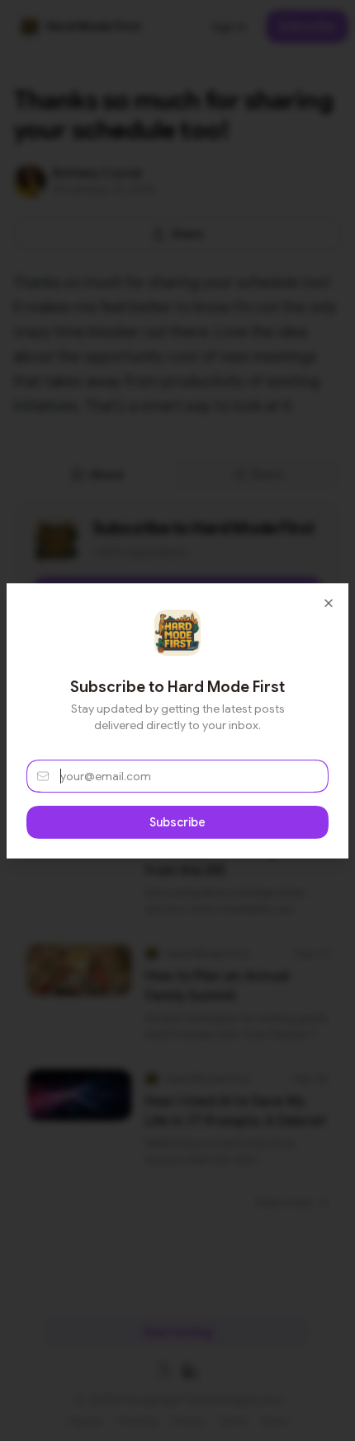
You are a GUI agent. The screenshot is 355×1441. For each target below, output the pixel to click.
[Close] (328, 603)
